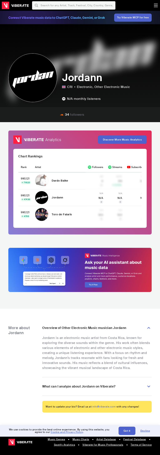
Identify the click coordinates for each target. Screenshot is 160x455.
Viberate (15, 5)
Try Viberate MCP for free (133, 17)
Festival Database (134, 439)
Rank (24, 167)
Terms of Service (141, 444)
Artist (38, 167)
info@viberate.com (104, 406)
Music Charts (80, 439)
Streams (117, 167)
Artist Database (106, 439)
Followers (97, 167)
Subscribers (138, 167)
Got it (127, 430)
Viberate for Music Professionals (102, 444)
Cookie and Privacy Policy (67, 432)
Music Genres (56, 439)
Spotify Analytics (64, 444)
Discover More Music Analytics (122, 139)
